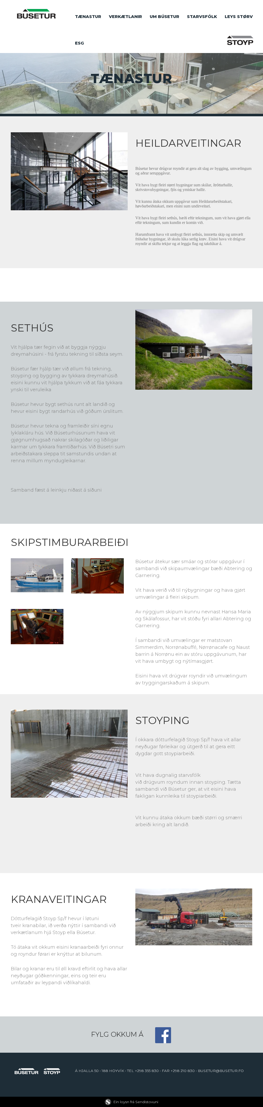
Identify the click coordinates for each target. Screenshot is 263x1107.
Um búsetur (164, 16)
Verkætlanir (125, 16)
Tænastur (88, 16)
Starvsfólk (202, 16)
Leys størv (239, 16)
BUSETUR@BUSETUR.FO (221, 1070)
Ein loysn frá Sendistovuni (135, 1102)
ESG (79, 43)
